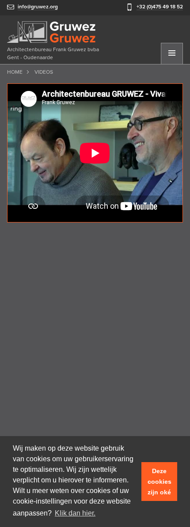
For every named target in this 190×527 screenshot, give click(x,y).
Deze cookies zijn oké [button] (159, 481)
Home (15, 72)
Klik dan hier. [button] (75, 513)
